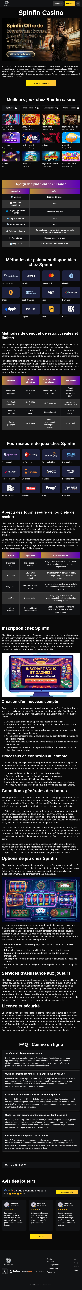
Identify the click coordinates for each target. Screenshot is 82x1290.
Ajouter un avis (67, 1192)
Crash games (49, 108)
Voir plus (41, 1236)
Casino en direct (29, 108)
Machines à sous (69, 108)
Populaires (9, 108)
